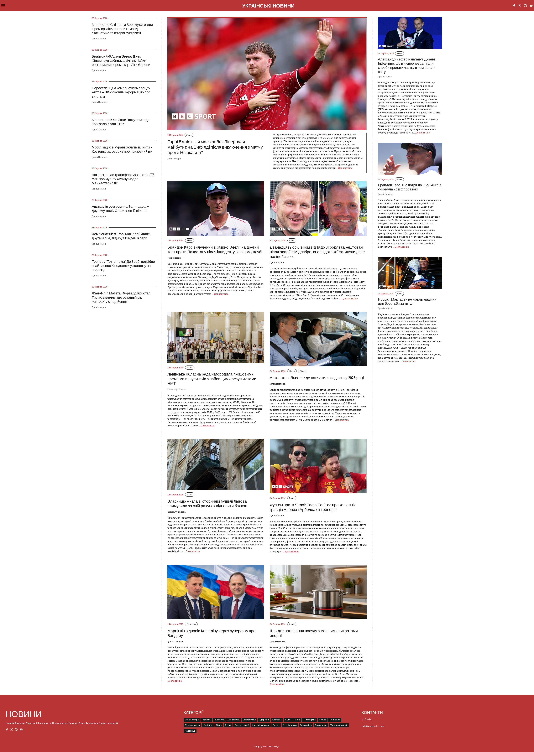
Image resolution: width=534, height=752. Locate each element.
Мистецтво (309, 719)
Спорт (276, 725)
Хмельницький (339, 725)
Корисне (277, 719)
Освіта (322, 719)
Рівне (219, 725)
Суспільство (290, 725)
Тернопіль (306, 725)
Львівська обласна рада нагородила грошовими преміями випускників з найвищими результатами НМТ (211, 379)
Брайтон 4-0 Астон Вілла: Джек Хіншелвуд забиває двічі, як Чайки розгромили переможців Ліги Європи (121, 60)
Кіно (287, 719)
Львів (189, 367)
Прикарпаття (192, 725)
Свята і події (242, 725)
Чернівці (190, 730)
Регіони (207, 725)
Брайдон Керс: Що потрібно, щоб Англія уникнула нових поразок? (409, 187)
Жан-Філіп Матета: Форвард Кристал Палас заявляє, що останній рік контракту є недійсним (121, 297)
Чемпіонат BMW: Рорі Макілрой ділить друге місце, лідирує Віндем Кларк (121, 236)
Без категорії (192, 719)
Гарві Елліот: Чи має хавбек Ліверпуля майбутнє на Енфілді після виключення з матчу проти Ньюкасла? (215, 147)
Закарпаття (249, 719)
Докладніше (345, 167)
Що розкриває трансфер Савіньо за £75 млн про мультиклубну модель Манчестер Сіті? (123, 179)
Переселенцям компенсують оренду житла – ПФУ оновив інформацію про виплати (121, 92)
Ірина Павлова (99, 102)
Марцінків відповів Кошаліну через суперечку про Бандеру (211, 633)
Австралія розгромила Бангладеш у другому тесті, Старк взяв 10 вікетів (120, 208)
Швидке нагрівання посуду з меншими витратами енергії (314, 633)
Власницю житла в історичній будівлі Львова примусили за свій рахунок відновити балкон (207, 503)
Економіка (233, 719)
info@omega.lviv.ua (373, 725)
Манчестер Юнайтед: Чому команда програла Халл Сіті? (121, 121)
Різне (189, 135)
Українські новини (268, 5)
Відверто (219, 719)
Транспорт (321, 725)
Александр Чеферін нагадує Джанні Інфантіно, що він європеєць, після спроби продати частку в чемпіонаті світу (407, 65)
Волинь (207, 719)
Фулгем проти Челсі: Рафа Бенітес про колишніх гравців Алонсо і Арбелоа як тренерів (313, 507)
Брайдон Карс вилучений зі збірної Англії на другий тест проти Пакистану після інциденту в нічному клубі (214, 249)
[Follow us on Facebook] (514, 6)
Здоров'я (264, 719)
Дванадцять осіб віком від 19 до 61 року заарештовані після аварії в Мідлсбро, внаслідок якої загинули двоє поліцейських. (317, 252)
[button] (3, 5)
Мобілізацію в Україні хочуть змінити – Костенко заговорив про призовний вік (122, 149)
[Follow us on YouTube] (531, 6)
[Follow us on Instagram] (525, 6)
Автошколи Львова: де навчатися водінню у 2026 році (317, 377)
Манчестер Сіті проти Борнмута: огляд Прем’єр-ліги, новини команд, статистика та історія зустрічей (122, 28)
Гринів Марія (99, 38)
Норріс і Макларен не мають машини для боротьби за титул (407, 301)
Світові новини (260, 725)
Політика (191, 624)
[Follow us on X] (520, 6)
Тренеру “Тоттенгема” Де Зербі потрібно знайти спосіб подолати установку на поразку (123, 265)
